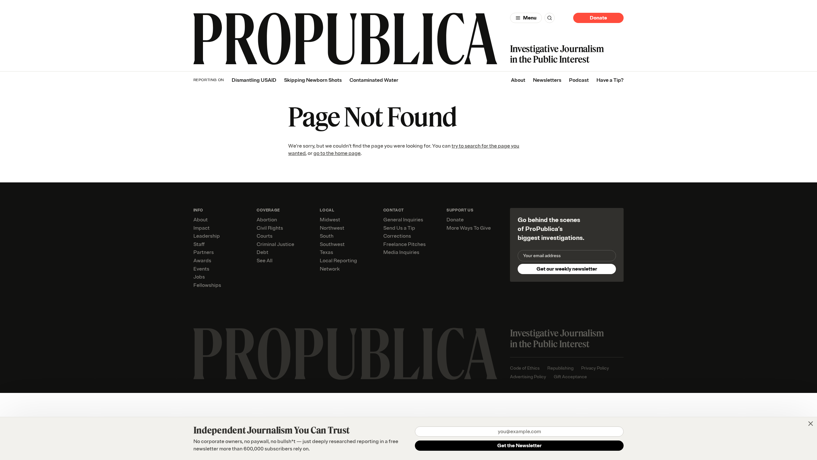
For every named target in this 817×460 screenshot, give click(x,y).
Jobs (199, 277)
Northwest (332, 228)
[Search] (549, 18)
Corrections (397, 236)
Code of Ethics (525, 368)
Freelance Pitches (404, 244)
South (327, 236)
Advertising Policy (528, 376)
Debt (262, 252)
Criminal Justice (275, 244)
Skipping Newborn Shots (313, 80)
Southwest (332, 244)
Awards (202, 260)
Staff (199, 244)
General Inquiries (403, 220)
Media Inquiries (401, 252)
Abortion (267, 220)
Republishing (560, 368)
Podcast (579, 80)
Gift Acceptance (570, 376)
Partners (203, 252)
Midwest (330, 220)
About (518, 80)
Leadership (206, 236)
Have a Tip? (610, 80)
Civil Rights (270, 228)
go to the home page (337, 153)
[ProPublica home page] (345, 354)
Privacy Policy (595, 368)
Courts (265, 236)
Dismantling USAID (254, 80)
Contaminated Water (373, 80)
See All (265, 260)
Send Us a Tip (399, 228)
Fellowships (207, 285)
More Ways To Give (468, 228)
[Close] (810, 423)
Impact (201, 228)
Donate (598, 18)
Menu (529, 18)
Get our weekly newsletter (566, 269)
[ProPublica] (345, 39)
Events (201, 269)
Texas (326, 252)
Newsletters (547, 80)
